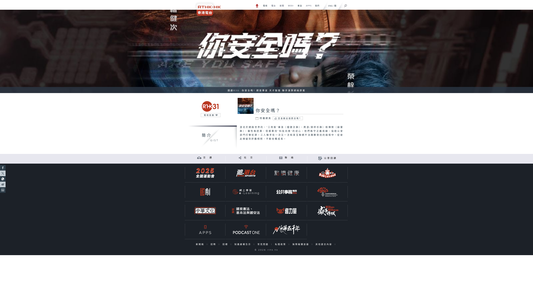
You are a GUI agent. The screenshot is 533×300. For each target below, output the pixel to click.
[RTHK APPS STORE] (205, 230)
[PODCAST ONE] (245, 230)
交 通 (208, 157)
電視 (264, 7)
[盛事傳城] (327, 211)
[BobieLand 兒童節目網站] (327, 173)
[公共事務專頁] (286, 192)
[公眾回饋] (320, 158)
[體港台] (245, 173)
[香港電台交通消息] (199, 158)
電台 (272, 7)
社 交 (248, 157)
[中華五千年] (286, 230)
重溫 (299, 7)
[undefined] (257, 5)
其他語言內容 (324, 244)
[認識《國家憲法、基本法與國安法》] (245, 211)
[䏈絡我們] (280, 158)
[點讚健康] (286, 173)
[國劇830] (205, 192)
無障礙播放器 (301, 244)
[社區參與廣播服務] (327, 192)
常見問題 (263, 244)
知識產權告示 (243, 244)
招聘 (214, 244)
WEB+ (290, 7)
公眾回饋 (330, 158)
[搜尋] (346, 5)
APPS (308, 7)
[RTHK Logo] (207, 8)
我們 (316, 7)
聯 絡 (289, 157)
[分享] (240, 158)
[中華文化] (205, 211)
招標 (225, 244)
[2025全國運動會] (205, 173)
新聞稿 (200, 244)
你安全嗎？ (268, 110)
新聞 (281, 7)
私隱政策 (281, 244)
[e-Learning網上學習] (245, 192)
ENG (330, 6)
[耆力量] (286, 211)
